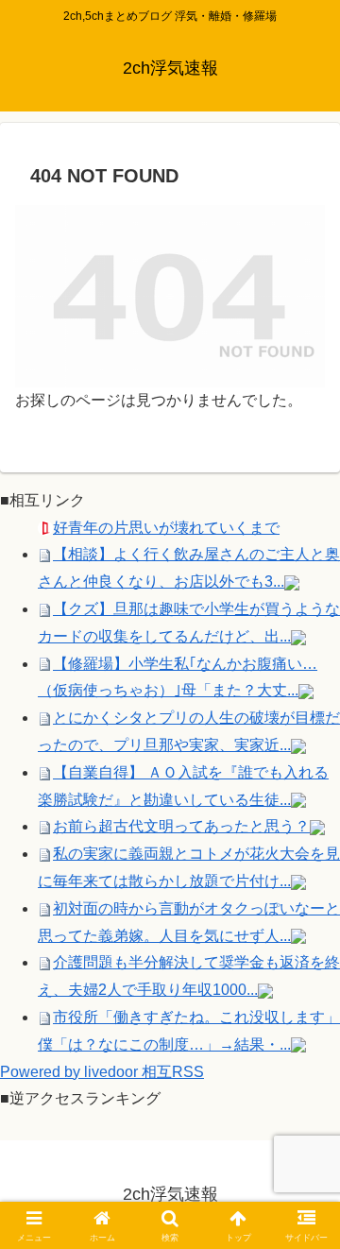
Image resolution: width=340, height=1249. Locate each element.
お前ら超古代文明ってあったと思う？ (181, 826)
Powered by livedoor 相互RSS (102, 1072)
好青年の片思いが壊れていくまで (166, 528)
